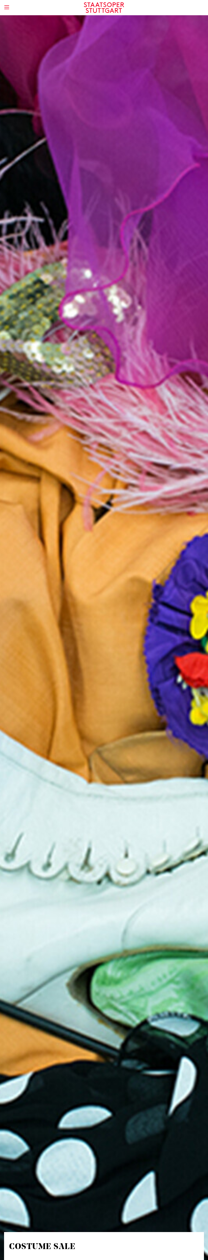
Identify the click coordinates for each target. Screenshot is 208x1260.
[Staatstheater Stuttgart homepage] (104, 7)
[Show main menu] (6, 7)
